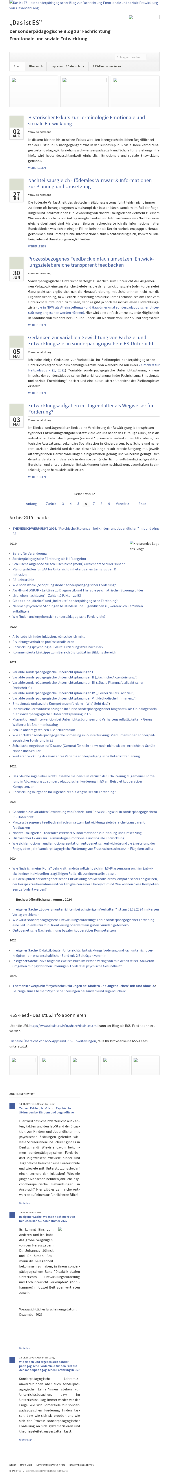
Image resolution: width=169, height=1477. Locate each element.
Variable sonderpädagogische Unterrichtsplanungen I (53, 672)
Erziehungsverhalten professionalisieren (43, 641)
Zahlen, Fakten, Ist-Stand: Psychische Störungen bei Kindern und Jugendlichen (47, 1110)
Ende (142, 503)
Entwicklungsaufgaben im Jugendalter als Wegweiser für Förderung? (91, 408)
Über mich (35, 66)
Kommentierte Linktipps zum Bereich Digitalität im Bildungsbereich (64, 652)
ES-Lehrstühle (23, 579)
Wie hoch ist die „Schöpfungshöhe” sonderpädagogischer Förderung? (64, 585)
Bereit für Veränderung (30, 553)
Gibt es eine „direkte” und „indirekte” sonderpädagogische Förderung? (65, 600)
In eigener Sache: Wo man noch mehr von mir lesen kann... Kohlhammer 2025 (47, 1219)
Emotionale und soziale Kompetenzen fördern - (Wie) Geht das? (61, 703)
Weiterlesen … (39, 168)
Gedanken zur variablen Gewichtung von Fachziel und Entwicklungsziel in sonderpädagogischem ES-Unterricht (91, 340)
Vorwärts (123, 503)
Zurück (51, 503)
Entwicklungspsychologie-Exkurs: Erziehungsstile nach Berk (58, 647)
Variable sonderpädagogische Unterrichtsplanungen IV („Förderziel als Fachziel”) (73, 693)
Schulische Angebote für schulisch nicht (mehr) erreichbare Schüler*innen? (69, 564)
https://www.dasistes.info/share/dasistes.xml (63, 1025)
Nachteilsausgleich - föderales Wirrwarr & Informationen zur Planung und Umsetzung (90, 183)
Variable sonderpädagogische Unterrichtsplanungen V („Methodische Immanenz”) (74, 698)
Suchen (153, 57)
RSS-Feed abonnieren (107, 66)
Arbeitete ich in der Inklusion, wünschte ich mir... (49, 636)
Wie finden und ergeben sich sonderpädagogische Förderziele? (59, 616)
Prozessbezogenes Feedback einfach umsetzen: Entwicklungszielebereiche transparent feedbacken (91, 262)
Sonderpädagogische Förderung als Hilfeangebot (49, 558)
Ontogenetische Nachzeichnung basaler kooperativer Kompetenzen (64, 930)
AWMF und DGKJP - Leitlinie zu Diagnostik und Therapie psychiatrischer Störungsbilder (78, 590)
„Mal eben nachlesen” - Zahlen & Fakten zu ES (47, 595)
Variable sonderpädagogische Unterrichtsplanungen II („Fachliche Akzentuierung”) (75, 677)
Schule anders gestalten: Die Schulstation (44, 730)
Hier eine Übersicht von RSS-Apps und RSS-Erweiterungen (52, 1041)
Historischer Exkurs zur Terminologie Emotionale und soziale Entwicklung (86, 120)
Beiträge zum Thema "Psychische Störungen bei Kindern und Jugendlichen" (69, 991)
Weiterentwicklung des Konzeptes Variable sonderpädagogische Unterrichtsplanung (76, 756)
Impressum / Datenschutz (67, 66)
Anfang (31, 503)
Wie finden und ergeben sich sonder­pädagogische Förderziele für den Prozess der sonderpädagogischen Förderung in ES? (49, 1366)
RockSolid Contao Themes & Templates (47, 1471)
